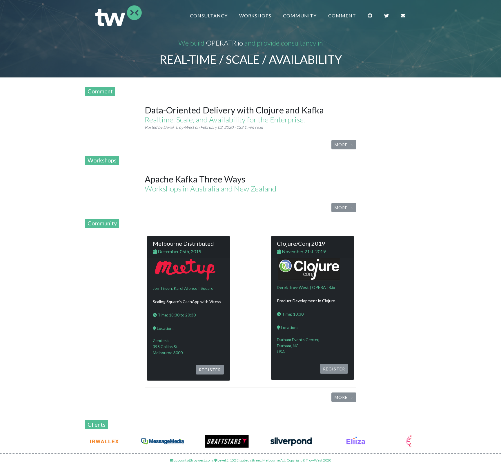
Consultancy (209, 15)
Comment (342, 15)
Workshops (255, 15)
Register (210, 369)
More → (344, 144)
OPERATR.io (224, 43)
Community (300, 15)
